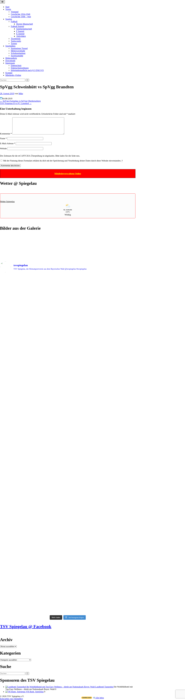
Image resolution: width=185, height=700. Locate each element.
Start (7, 7)
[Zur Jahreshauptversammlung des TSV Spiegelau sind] (50, 355)
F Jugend (20, 31)
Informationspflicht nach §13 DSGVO (27, 70)
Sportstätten (10, 46)
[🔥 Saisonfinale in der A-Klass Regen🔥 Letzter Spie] (119, 296)
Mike (21, 93)
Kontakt (8, 73)
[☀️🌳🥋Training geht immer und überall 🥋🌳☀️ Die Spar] (84, 539)
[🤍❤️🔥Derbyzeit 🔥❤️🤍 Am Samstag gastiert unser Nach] (16, 361)
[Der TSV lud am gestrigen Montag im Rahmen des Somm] (119, 568)
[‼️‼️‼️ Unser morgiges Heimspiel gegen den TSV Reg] (84, 355)
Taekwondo (16, 41)
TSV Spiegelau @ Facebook (25, 626)
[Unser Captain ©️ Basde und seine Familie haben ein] (119, 371)
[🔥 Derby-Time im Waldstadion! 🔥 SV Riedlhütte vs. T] (84, 413)
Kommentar (6, 134)
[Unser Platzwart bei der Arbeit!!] (50, 448)
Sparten (8, 19)
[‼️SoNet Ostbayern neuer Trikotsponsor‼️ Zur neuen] (119, 466)
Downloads (10, 60)
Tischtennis (15, 38)
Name (3, 138)
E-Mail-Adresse (7, 143)
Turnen (14, 43)
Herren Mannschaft (24, 24)
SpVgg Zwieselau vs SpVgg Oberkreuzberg (20, 101)
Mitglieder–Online (13, 75)
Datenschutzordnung (20, 68)
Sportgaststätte (17, 56)
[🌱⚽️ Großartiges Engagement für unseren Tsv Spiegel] (84, 474)
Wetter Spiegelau (7, 201)
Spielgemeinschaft (24, 29)
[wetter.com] (86, 698)
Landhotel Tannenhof (104, 687)
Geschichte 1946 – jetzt (21, 16)
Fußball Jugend (17, 26)
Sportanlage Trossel (19, 48)
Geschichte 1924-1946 (20, 14)
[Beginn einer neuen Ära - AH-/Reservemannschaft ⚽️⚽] (119, 421)
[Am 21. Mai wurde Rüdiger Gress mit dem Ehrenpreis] (50, 311)
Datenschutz (16, 65)
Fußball (14, 21)
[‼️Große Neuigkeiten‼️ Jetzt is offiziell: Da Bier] (84, 304)
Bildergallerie (11, 58)
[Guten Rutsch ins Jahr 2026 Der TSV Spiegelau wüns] (16, 413)
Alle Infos (99, 698)
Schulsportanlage (18, 53)
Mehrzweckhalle (18, 51)
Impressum (10, 63)
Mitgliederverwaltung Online (67, 173)
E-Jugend (20, 34)
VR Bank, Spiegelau (34, 692)
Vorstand (14, 12)
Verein (8, 9)
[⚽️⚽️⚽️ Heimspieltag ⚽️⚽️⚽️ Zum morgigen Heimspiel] (16, 537)
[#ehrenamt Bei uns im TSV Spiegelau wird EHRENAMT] (16, 484)
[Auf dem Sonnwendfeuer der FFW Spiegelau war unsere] (16, 279)
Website (3, 148)
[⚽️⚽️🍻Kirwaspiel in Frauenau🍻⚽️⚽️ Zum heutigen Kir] (50, 536)
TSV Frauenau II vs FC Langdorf (16, 103)
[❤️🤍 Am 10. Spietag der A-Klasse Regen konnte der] (50, 410)
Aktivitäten (21, 36)
